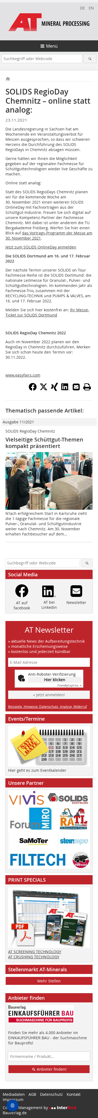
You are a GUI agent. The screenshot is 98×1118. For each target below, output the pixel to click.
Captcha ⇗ (69, 685)
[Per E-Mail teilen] (76, 387)
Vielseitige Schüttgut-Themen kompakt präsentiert (44, 443)
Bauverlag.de (15, 1112)
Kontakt (74, 1094)
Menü (52, 46)
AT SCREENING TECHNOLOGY (34, 951)
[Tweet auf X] (43, 389)
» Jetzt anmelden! (49, 694)
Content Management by (26, 1107)
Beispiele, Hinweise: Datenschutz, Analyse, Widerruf (47, 706)
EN (91, 8)
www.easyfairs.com (22, 375)
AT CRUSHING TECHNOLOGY (33, 956)
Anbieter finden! (51, 1069)
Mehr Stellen (49, 980)
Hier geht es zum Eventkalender (37, 770)
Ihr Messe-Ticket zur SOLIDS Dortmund (47, 312)
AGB (32, 1094)
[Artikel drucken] (87, 387)
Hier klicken (54, 679)
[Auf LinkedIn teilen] (65, 389)
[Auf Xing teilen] (54, 389)
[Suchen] (90, 58)
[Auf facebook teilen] (32, 389)
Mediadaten (14, 1094)
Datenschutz (51, 1094)
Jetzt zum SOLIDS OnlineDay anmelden (40, 247)
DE (82, 8)
